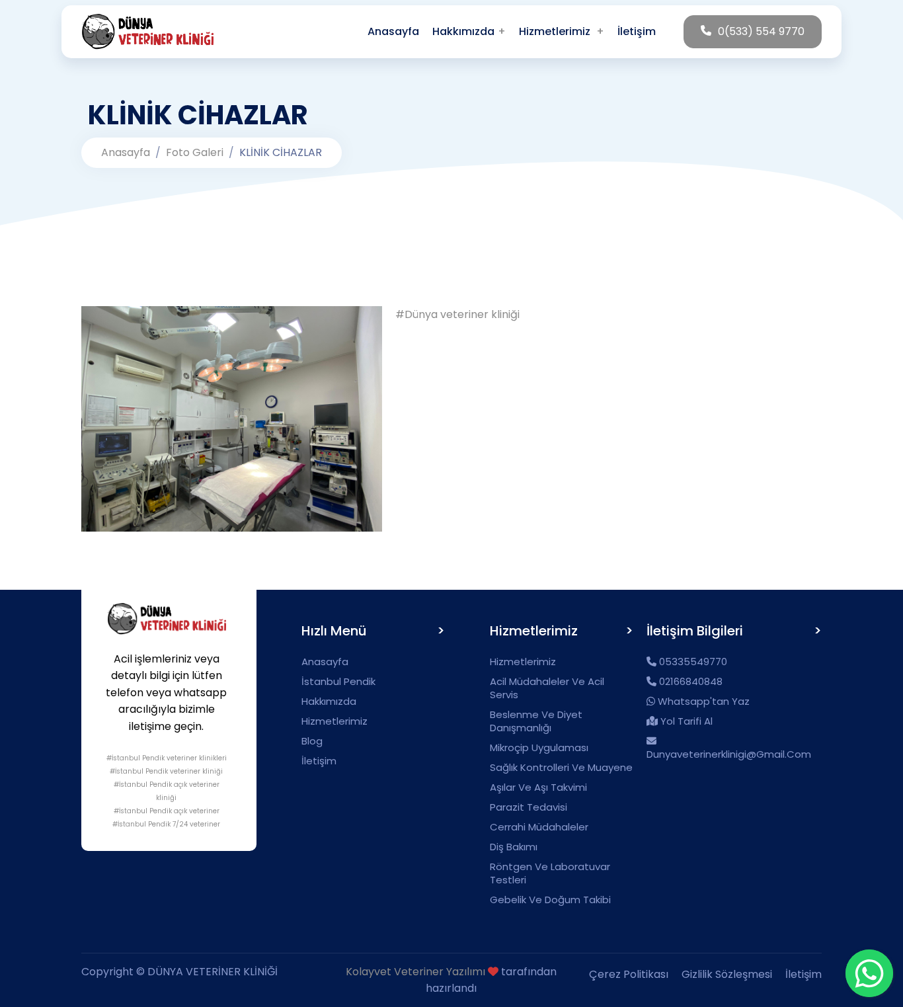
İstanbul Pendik (338, 681)
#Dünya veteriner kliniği (457, 314)
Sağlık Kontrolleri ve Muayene (561, 767)
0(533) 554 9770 (761, 31)
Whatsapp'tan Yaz (702, 701)
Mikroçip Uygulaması (539, 747)
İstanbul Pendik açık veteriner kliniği (169, 791)
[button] (561, 31)
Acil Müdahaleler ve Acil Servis (547, 688)
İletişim (318, 761)
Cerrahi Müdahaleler (539, 827)
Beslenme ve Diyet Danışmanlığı (536, 721)
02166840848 (689, 681)
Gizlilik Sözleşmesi (727, 974)
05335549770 (691, 661)
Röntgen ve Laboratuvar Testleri (550, 873)
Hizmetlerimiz (334, 721)
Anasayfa (125, 152)
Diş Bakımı (513, 847)
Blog (312, 741)
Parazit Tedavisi (528, 807)
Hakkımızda (328, 701)
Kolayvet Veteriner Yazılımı (415, 971)
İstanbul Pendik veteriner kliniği (169, 771)
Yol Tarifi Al (685, 721)
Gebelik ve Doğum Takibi (550, 899)
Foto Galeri (194, 152)
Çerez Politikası (628, 974)
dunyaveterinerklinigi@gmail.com (729, 754)
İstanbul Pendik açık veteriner (169, 811)
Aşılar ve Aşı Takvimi (538, 787)
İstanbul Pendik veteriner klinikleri (169, 758)
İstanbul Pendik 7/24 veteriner (169, 824)
